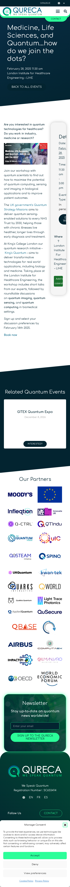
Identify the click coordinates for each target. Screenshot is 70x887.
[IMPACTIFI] (20, 660)
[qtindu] (50, 524)
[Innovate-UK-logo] (50, 512)
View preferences (35, 873)
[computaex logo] (50, 644)
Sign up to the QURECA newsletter (35, 737)
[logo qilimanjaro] (50, 660)
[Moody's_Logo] (20, 494)
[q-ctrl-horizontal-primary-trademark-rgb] (20, 524)
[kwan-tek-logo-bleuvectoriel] (50, 573)
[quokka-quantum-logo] (20, 601)
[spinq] (50, 556)
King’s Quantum (15, 252)
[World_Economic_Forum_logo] (50, 678)
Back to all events (27, 86)
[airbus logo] (20, 644)
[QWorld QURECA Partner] (50, 586)
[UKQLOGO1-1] (20, 572)
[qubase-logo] (24, 627)
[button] (65, 825)
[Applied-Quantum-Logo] (20, 611)
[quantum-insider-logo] (20, 538)
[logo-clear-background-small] (22, 11)
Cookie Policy (26, 881)
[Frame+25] (50, 601)
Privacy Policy (42, 881)
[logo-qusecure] (50, 612)
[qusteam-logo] (20, 556)
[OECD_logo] (20, 678)
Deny (35, 864)
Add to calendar (60, 281)
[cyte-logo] (50, 627)
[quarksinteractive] (20, 587)
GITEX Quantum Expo (35, 412)
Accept (35, 855)
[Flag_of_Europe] (50, 494)
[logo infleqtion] (20, 511)
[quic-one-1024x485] (50, 538)
